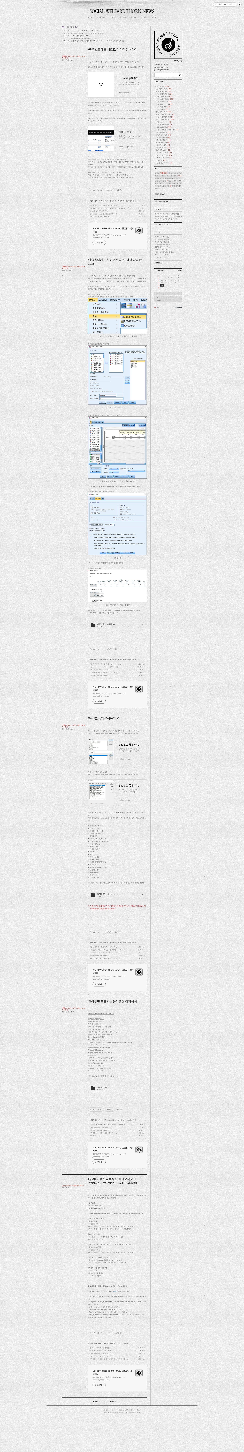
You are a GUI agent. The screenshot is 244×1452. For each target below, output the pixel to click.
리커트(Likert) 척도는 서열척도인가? (102, 958)
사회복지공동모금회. (162, 242)
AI (164, 178)
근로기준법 (162, 181)
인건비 (170, 181)
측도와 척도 (94, 1136)
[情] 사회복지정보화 (165, 119)
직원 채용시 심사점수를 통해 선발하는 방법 (104, 205)
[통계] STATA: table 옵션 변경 (99, 1348)
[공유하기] (97, 190)
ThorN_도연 (107, 1412)
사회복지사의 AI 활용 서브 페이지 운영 (168, 214)
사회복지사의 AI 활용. (162, 237)
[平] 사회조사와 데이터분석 (113, 201)
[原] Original (162, 109)
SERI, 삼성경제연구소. (162, 247)
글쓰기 (139, 1410)
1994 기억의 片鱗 (164, 158)
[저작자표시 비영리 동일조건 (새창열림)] (118, 190)
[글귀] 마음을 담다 (162, 150)
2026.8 (180, 270)
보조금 (159, 176)
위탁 (161, 183)
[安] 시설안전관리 (164, 96)
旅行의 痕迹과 (163, 145)
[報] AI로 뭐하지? (164, 122)
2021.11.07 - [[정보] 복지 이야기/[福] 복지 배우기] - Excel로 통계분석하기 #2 (113, 774)
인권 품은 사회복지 (164, 163)
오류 (176, 183)
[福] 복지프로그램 (164, 104)
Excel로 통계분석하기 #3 (79, 36)
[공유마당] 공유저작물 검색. (164, 252)
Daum (125, 1412)
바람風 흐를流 (163, 147)
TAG (112, 17)
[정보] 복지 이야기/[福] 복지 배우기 (73, 1185)
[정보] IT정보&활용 (163, 135)
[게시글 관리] (101, 190)
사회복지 (163, 173)
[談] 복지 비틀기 (164, 127)
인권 (179, 176)
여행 (168, 186)
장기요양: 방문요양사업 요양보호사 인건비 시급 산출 (107, 1359)
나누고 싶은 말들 (164, 155)
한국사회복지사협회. (162, 239)
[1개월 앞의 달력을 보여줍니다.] (154, 280)
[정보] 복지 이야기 (96, 1343)
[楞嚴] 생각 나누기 (96, 201)
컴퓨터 (157, 173)
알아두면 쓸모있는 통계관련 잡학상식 (83, 38)
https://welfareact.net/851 (97, 1045)
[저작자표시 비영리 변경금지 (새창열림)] (118, 649)
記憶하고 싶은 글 (164, 153)
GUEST (133, 17)
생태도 (165, 183)
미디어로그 (119, 1410)
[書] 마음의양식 (164, 107)
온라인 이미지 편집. (161, 257)
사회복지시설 (172, 173)
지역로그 (105, 1410)
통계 (174, 181)
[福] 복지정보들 (164, 91)
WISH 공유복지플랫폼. (162, 244)
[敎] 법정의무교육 (164, 94)
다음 (112, 1401)
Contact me (160, 160)
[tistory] (178, 307)
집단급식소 (174, 176)
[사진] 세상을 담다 (162, 140)
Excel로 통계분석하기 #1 (98, 1356)
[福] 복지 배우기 (109, 1343)
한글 (158, 188)
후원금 (157, 178)
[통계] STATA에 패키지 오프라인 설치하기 (104, 1350)
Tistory (138, 1412)
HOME (90, 17)
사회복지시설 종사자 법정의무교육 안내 (168, 216)
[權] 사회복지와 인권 (165, 117)
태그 (112, 1410)
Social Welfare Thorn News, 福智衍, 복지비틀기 (113, 230)
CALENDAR (101, 17)
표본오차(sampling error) (98, 216)
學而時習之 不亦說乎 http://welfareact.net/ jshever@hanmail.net (109, 236)
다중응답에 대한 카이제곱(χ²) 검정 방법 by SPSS (87, 33)
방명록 (126, 1410)
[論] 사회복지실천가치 (165, 114)
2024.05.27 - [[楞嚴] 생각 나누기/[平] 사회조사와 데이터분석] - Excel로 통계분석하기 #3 (117, 67)
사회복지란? (169, 178)
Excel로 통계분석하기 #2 (98, 1353)
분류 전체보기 (162, 86)
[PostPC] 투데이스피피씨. (163, 249)
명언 (161, 178)
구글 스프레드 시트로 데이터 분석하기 (84, 31)
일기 (173, 186)
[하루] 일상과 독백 (162, 132)
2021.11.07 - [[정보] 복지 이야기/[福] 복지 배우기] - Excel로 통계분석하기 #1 (113, 733)
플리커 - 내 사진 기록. (162, 255)
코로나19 (171, 183)
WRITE (154, 17)
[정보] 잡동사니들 (162, 137)
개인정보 (163, 186)
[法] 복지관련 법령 (165, 99)
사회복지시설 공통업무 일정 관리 (166, 219)
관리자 (133, 1410)
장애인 (164, 176)
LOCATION (122, 17)
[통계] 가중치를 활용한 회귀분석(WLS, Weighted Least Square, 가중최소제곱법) (98, 41)
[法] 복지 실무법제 (164, 124)
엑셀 (168, 176)
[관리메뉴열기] (239, 4)
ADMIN (143, 17)
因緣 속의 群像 (163, 142)
